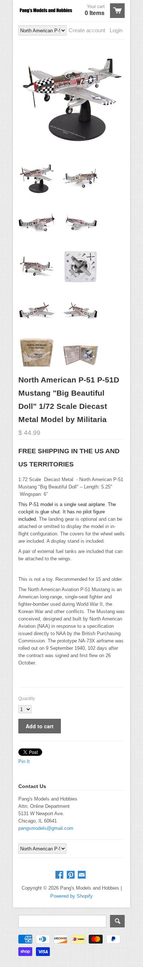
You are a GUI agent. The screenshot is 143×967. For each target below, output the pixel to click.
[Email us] (82, 875)
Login (116, 30)
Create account (87, 30)
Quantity (26, 698)
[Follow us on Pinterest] (71, 875)
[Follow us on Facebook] (60, 875)
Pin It (24, 761)
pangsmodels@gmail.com (45, 828)
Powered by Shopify (71, 896)
